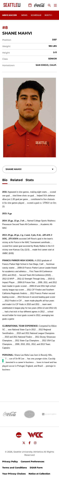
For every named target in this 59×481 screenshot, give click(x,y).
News (24, 15)
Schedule (36, 15)
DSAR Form (36, 467)
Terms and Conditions (14, 467)
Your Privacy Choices (14, 473)
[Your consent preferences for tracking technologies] (3, 361)
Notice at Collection (39, 473)
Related (16, 180)
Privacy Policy (10, 461)
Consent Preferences (32, 461)
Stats (30, 180)
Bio (4, 180)
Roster (48, 15)
